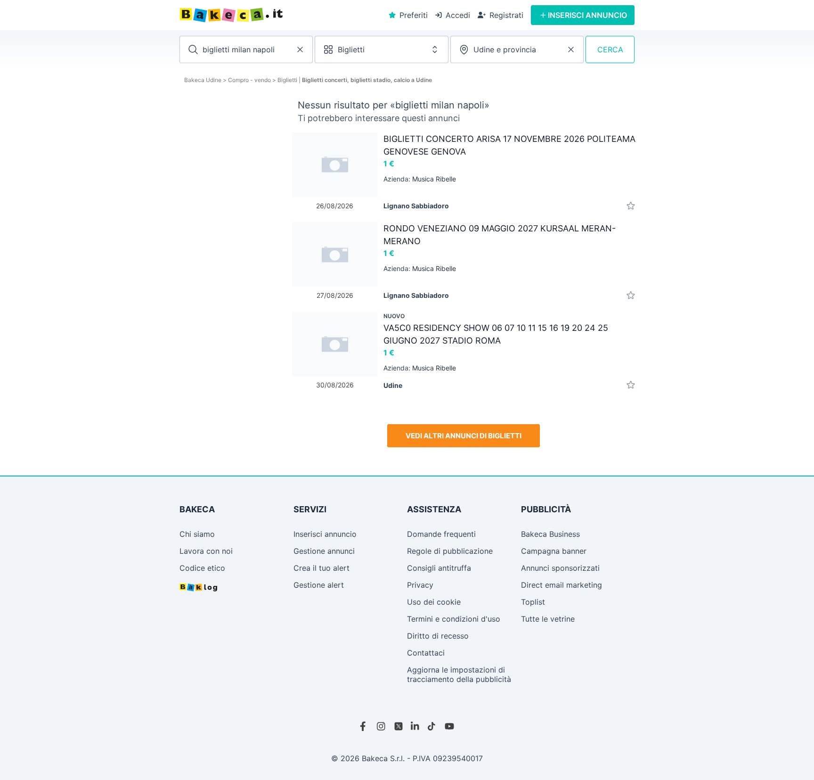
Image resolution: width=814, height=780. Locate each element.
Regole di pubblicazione (450, 551)
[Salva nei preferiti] (630, 206)
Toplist (533, 602)
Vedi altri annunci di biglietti (463, 435)
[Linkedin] (415, 726)
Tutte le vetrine (548, 619)
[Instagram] (381, 726)
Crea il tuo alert (321, 568)
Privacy (420, 585)
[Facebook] (364, 726)
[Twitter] (398, 726)
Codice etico (202, 568)
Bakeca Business (550, 534)
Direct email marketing (561, 585)
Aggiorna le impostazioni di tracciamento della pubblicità (459, 674)
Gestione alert (318, 585)
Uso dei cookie (434, 602)
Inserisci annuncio (325, 534)
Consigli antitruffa (439, 568)
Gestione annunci (324, 551)
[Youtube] (449, 726)
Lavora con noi (206, 551)
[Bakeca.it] (265, 15)
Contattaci (426, 652)
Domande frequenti (441, 534)
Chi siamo (197, 534)
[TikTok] (432, 726)
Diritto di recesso (438, 635)
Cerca (610, 49)
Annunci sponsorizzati (560, 568)
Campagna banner (553, 551)
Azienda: (419, 179)
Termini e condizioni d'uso (453, 619)
